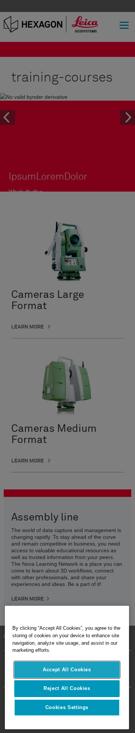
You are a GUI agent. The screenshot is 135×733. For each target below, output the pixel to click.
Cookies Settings (67, 707)
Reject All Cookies (67, 688)
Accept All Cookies (67, 669)
